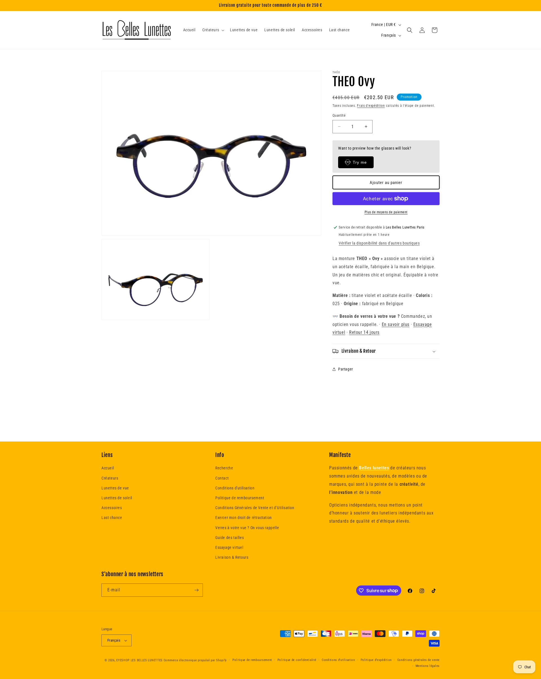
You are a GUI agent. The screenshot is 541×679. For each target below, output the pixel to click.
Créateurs (109, 478)
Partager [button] (345, 369)
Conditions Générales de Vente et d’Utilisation (254, 507)
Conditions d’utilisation (338, 660)
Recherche (224, 468)
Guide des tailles (229, 537)
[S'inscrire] (196, 590)
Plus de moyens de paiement (386, 212)
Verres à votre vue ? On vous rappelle (247, 527)
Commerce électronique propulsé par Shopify (195, 660)
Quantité (338, 115)
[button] (213, 30)
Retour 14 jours (364, 332)
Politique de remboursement (239, 498)
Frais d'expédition (371, 106)
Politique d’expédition (376, 660)
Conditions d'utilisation (234, 488)
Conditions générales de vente (418, 660)
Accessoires (111, 507)
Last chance (111, 517)
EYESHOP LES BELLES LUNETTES (139, 660)
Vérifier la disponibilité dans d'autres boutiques (379, 243)
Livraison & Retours (231, 557)
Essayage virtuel (229, 547)
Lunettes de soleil (116, 498)
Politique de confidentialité (297, 660)
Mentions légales (428, 666)
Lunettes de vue (115, 488)
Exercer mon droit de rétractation (243, 517)
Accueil (107, 468)
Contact (222, 478)
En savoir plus (395, 324)
